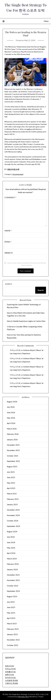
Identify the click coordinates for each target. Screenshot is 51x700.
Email (8, 242)
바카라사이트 (10, 677)
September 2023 (13, 591)
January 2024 (12, 569)
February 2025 (13, 499)
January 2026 (12, 439)
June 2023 (11, 607)
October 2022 (12, 645)
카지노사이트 (15, 350)
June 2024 (11, 542)
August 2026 (12, 402)
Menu (46, 21)
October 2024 (12, 521)
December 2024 (13, 510)
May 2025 (11, 483)
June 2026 (11, 412)
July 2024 (11, 537)
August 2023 (12, 596)
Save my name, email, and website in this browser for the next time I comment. (26, 264)
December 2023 (13, 575)
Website (9, 253)
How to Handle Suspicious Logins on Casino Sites (26, 321)
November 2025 (13, 450)
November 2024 (13, 515)
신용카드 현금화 (11, 683)
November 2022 (13, 640)
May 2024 (11, 548)
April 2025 (11, 488)
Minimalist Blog (23, 697)
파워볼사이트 (10, 672)
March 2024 (12, 559)
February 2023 (13, 629)
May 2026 (11, 418)
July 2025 (11, 472)
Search (8, 284)
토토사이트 (9, 666)
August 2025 (12, 466)
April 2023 (11, 618)
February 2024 (13, 564)
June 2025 (11, 477)
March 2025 (12, 494)
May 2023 (11, 613)
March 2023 (12, 623)
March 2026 (12, 429)
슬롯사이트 (9, 674)
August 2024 (12, 531)
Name (8, 230)
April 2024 (11, 553)
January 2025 (12, 504)
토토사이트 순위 (13, 169)
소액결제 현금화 (11, 680)
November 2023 (13, 580)
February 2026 (13, 434)
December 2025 (13, 445)
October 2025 (12, 456)
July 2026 (11, 407)
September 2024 (13, 526)
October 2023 (12, 586)
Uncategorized (17, 174)
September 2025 (13, 461)
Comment (10, 197)
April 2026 (11, 423)
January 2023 (12, 634)
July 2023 (11, 602)
